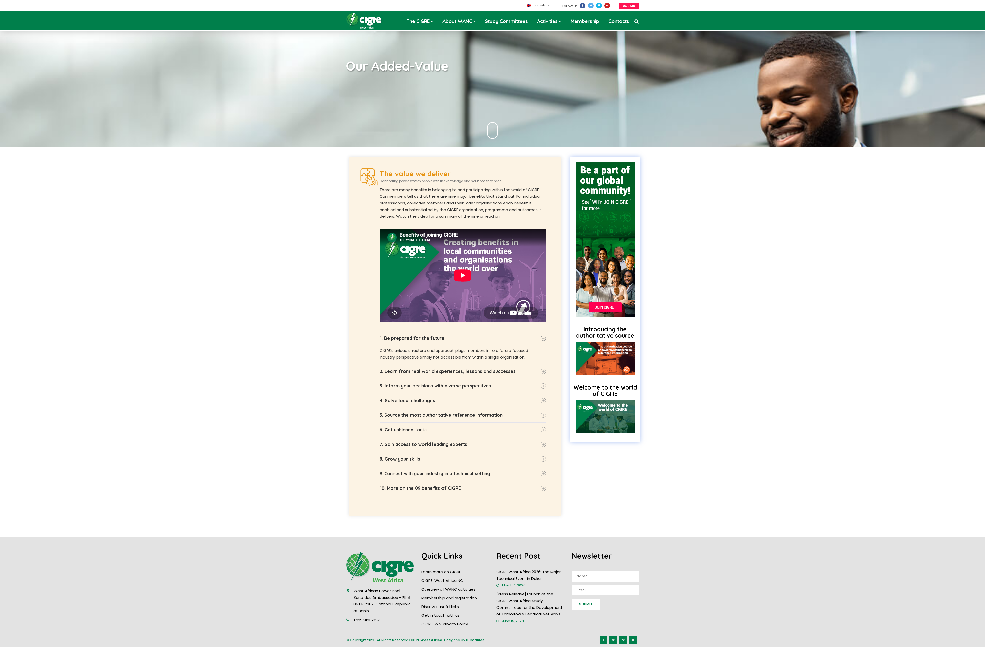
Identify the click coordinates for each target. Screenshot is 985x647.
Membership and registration (449, 598)
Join (631, 6)
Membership (584, 21)
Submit (586, 604)
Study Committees (506, 21)
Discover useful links (440, 606)
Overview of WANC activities (448, 589)
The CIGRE (418, 21)
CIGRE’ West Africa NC (442, 580)
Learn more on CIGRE (441, 571)
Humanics (475, 640)
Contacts (618, 21)
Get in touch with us (440, 615)
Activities (547, 21)
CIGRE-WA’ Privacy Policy (444, 624)
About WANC (457, 21)
